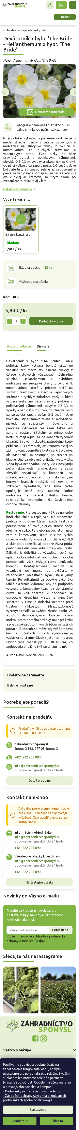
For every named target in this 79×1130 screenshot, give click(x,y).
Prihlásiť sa (57, 957)
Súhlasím (56, 1121)
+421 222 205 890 (27, 780)
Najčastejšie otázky (38, 909)
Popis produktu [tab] (19, 351)
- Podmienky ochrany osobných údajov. (32, 1091)
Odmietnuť (20, 1121)
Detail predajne (38, 803)
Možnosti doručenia (33, 278)
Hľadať (62, 17)
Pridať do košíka (27, 326)
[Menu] (70, 5)
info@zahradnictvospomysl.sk (37, 788)
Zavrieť (32, 341)
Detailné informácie (17, 187)
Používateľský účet (47, 5)
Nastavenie (38, 1109)
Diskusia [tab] (43, 351)
